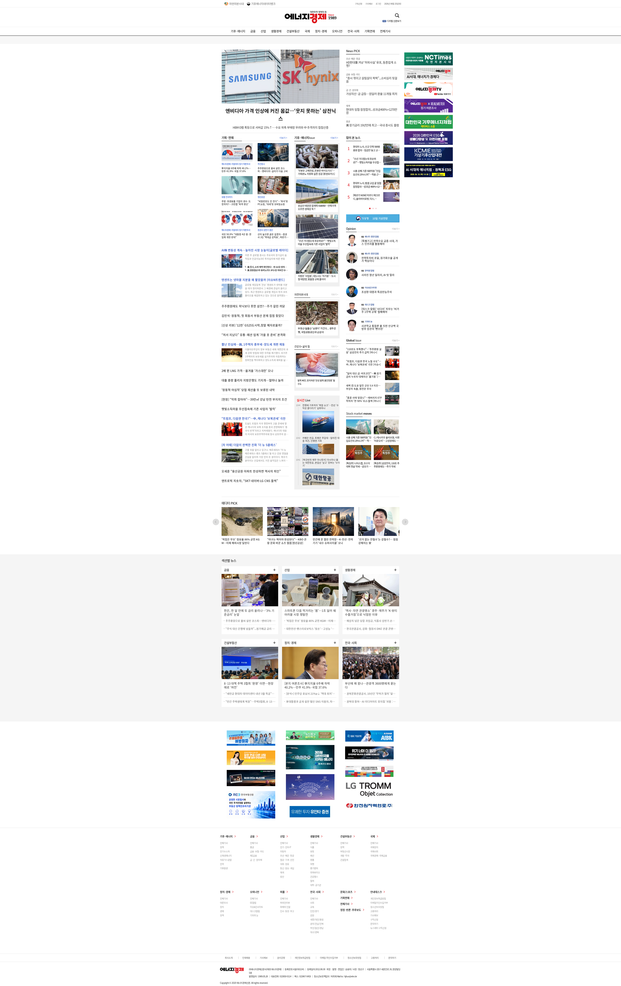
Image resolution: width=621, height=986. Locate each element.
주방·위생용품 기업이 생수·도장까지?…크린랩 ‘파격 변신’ (236, 203)
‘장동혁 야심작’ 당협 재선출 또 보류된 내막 (248, 389)
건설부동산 (293, 31)
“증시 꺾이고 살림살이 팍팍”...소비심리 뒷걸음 (371, 78)
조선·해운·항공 (287, 855)
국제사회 (374, 851)
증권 (252, 847)
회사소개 (229, 957)
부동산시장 (345, 851)
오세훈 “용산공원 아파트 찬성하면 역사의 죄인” (251, 471)
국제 (307, 31)
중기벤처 (314, 868)
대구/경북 (314, 932)
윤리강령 (281, 957)
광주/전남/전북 (316, 923)
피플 (282, 891)
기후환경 (224, 868)
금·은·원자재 (256, 859)
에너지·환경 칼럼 (372, 236)
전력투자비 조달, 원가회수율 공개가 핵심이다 (379, 259)
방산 (282, 876)
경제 (222, 911)
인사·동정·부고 (287, 911)
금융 (253, 31)
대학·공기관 (315, 885)
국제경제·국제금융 (378, 855)
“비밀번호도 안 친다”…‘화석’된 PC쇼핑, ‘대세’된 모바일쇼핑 (273, 203)
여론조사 (224, 902)
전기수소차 (225, 851)
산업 (263, 31)
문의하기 (374, 923)
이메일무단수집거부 (379, 902)
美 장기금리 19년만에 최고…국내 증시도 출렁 (372, 123)
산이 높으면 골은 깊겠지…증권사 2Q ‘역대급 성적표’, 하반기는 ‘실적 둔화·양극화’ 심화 (273, 236)
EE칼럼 (253, 902)
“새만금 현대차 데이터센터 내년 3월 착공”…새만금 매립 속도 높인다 (251, 693)
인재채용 (246, 957)
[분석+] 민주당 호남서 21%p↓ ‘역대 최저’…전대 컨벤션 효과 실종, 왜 (311, 693)
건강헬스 (314, 876)
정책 (222, 847)
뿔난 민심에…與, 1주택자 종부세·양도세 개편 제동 (253, 344)
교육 (312, 906)
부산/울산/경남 (316, 928)
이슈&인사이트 (371, 287)
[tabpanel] (372, 172)
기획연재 (370, 31)
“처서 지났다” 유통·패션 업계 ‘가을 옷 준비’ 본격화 (254, 334)
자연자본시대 (236, 4)
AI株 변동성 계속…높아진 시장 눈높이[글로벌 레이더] (255, 250)
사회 (312, 902)
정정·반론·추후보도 (350, 909)
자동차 (283, 851)
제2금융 (253, 855)
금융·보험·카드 (257, 851)
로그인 (378, 3)
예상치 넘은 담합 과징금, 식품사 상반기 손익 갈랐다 (372, 620)
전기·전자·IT (285, 847)
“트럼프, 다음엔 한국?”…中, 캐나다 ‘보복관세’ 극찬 (254, 418)
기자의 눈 (368, 321)
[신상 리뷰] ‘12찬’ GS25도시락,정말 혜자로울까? (252, 325)
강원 (312, 915)
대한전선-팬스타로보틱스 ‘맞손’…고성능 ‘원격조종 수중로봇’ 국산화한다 (311, 628)
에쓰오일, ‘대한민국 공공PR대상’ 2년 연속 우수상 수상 (320, 407)
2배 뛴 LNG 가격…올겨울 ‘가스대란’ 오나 (247, 370)
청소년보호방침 (377, 906)
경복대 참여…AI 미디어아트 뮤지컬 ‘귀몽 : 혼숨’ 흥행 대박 (372, 701)
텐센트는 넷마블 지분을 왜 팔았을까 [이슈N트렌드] (253, 279)
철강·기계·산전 (287, 859)
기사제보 (368, 3)
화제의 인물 (285, 906)
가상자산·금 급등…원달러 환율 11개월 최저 (371, 91)
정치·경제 (321, 31)
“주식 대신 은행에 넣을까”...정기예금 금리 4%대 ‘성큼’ (251, 628)
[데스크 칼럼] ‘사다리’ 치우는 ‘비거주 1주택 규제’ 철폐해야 (380, 310)
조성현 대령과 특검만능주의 (376, 291)
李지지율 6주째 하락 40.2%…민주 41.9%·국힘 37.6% (236, 170)
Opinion (351, 228)
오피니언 (337, 31)
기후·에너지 (238, 31)
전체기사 (385, 31)
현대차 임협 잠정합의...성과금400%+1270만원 (371, 109)
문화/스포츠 (346, 891)
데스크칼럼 (255, 911)
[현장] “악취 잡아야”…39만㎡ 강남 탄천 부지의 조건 (254, 399)
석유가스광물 (226, 859)
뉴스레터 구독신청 (378, 928)
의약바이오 (315, 872)
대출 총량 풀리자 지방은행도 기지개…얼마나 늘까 (252, 380)
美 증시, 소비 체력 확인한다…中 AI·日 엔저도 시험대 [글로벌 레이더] (268, 267)
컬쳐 (312, 880)
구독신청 (358, 3)
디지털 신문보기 (394, 20)
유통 (312, 851)
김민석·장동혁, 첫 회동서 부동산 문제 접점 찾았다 (253, 315)
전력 (222, 864)
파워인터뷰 (285, 902)
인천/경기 (314, 911)
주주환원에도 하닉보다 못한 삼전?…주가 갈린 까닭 (253, 306)
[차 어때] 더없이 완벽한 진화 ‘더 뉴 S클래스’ (249, 444)
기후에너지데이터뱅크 (263, 4)
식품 (312, 847)
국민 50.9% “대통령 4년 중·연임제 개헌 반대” (236, 236)
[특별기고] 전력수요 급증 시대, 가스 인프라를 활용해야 (379, 242)
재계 (282, 872)
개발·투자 (344, 855)
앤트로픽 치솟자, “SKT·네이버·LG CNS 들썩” (250, 480)
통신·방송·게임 (287, 868)
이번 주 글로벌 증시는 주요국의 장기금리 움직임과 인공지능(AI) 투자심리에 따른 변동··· (266, 258)
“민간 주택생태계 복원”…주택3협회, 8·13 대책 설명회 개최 (251, 701)
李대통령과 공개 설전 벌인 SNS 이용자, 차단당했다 (311, 701)
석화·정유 (284, 864)
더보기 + (283, 137)
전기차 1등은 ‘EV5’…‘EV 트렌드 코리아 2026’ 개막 (320, 455)
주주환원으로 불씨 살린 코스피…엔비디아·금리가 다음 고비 (273, 170)
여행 (312, 864)
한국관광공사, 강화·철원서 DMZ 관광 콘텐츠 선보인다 (372, 628)
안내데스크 (376, 891)
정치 (222, 906)
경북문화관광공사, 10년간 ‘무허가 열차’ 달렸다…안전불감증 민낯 (372, 693)
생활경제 (276, 31)
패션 (312, 855)
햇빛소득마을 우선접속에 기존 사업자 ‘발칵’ (249, 409)
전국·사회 (353, 31)
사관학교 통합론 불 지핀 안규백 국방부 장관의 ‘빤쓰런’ (380, 327)
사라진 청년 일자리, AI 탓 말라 (377, 274)
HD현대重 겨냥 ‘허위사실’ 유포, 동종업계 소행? (371, 62)
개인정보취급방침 (378, 898)
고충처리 (374, 911)
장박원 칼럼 (369, 270)
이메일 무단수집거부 (329, 957)
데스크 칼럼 (369, 304)
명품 (312, 859)
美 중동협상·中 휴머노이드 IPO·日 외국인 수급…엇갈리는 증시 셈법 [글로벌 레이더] (268, 270)
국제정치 (374, 847)
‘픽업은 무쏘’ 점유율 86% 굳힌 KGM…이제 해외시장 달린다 (311, 620)
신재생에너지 (226, 855)
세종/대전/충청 (316, 919)
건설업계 (344, 859)
